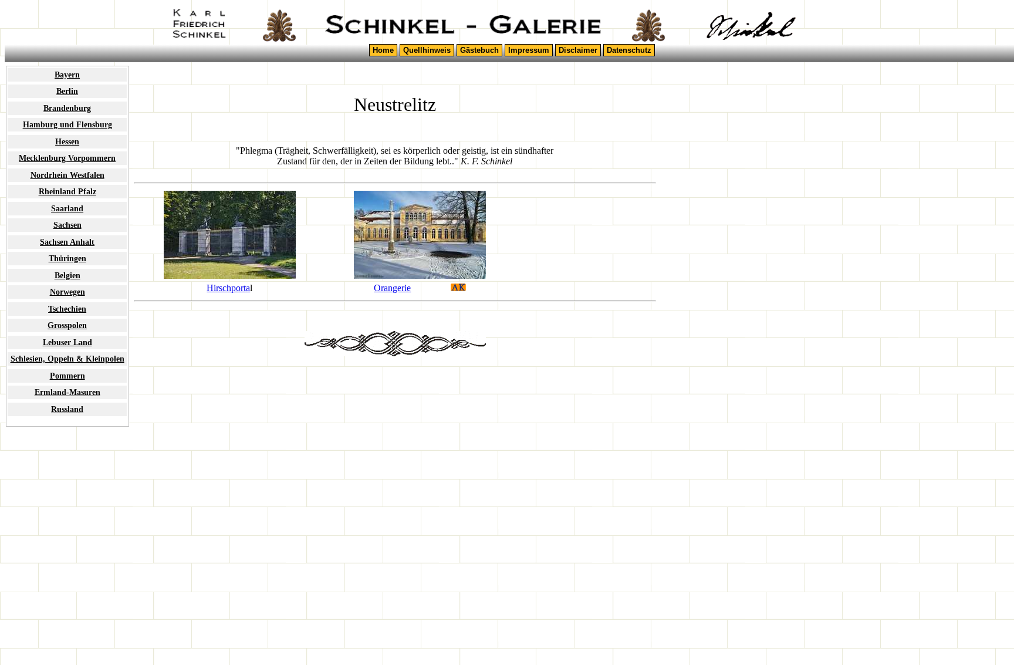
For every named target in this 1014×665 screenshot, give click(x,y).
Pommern (67, 375)
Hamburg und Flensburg (67, 124)
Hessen (67, 141)
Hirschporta (228, 288)
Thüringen (67, 258)
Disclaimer (578, 50)
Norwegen (67, 291)
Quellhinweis (427, 50)
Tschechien (67, 308)
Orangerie (392, 288)
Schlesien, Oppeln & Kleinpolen (67, 358)
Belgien (67, 275)
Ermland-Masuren (67, 392)
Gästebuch (479, 50)
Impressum (528, 50)
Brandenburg (67, 108)
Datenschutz (629, 50)
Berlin (67, 91)
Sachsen (67, 224)
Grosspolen (67, 325)
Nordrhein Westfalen (67, 175)
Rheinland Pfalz (67, 191)
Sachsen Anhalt (67, 242)
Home (383, 50)
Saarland (67, 208)
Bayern (67, 74)
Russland (67, 409)
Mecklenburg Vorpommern (67, 158)
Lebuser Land (67, 342)
